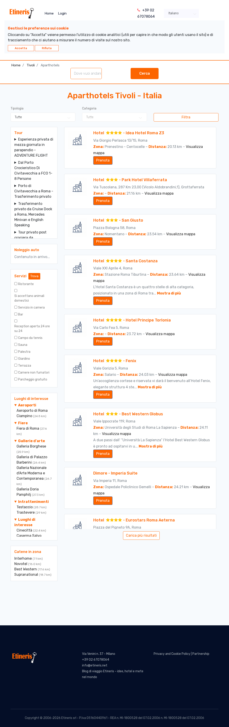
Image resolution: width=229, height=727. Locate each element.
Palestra (24, 352)
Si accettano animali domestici (29, 298)
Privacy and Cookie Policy (172, 654)
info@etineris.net (94, 665)
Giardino (24, 359)
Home (49, 13)
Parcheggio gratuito (32, 379)
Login (62, 13)
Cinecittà (25, 530)
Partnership (200, 654)
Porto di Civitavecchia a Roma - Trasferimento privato (33, 191)
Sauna (22, 345)
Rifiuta (47, 48)
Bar (20, 314)
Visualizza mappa (159, 193)
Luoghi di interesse (24, 522)
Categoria (89, 108)
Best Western (26, 569)
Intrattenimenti (33, 502)
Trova (34, 276)
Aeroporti (27, 405)
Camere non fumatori (33, 372)
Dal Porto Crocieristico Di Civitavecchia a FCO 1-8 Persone (33, 170)
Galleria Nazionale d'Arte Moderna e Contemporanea (32, 473)
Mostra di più (169, 293)
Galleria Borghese (31, 446)
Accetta (21, 48)
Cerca (144, 73)
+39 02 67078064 (95, 660)
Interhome (23, 558)
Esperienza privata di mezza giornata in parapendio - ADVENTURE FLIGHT (33, 147)
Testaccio (25, 507)
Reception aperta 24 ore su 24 (32, 328)
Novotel (21, 564)
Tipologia (17, 108)
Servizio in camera (31, 307)
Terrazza (24, 366)
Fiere (23, 423)
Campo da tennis (30, 338)
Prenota (103, 160)
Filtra (186, 117)
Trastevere (26, 512)
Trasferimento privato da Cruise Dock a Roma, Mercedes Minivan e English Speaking (33, 214)
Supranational (26, 574)
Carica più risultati (141, 535)
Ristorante (26, 284)
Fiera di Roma (28, 428)
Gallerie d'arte (31, 441)
